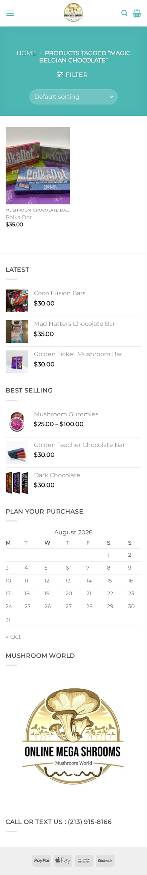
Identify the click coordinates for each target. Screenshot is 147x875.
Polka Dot (19, 217)
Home (26, 53)
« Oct (13, 636)
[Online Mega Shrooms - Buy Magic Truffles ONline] (73, 13)
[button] (10, 13)
